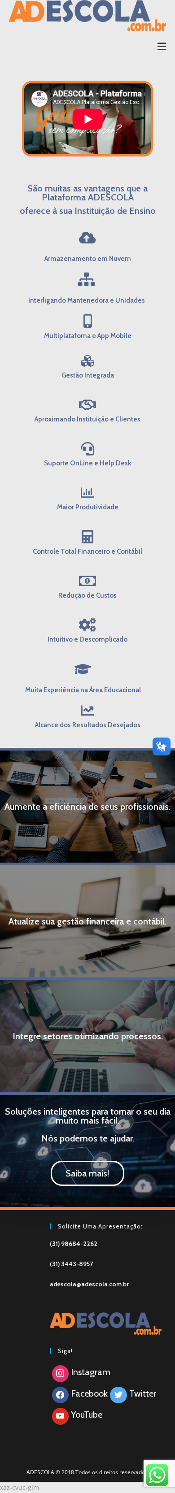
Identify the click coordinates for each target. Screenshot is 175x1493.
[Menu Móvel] (162, 47)
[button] (87, 1173)
